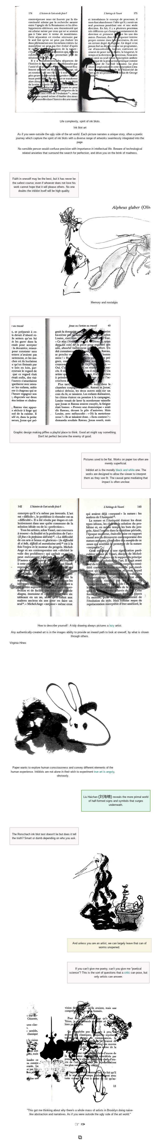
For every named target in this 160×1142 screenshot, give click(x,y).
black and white (125, 470)
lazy (111, 625)
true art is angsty (104, 771)
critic (127, 972)
